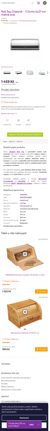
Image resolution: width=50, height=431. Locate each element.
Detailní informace (8, 113)
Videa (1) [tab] (12, 141)
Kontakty (4, 384)
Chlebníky (23, 195)
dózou (13, 183)
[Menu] (44, 3)
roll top (23, 203)
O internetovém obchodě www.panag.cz (16, 378)
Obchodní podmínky (8, 381)
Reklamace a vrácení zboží (11, 390)
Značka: (10, 23)
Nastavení (24, 418)
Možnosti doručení (8, 95)
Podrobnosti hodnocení (27, 21)
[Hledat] (32, 3)
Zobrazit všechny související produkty (25, 135)
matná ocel (24, 200)
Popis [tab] (5, 141)
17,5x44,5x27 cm (26, 206)
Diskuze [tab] (19, 141)
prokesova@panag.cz (12, 401)
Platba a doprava (7, 387)
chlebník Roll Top (16, 152)
